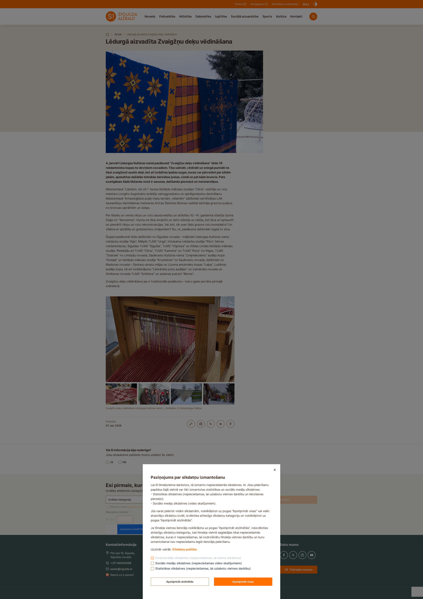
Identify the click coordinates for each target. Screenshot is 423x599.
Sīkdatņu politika (184, 549)
